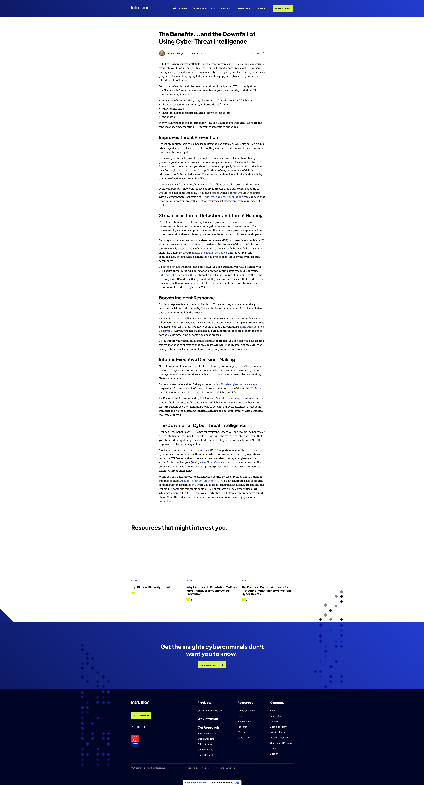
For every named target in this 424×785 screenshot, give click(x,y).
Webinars (242, 732)
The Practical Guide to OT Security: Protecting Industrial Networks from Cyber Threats (266, 590)
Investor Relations (279, 737)
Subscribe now (209, 664)
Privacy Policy (192, 768)
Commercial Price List (281, 742)
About (273, 710)
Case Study (244, 737)
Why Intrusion (180, 8)
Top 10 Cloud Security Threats (151, 587)
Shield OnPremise (207, 733)
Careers (274, 721)
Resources (243, 8)
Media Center (245, 721)
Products (225, 8)
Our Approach (199, 8)
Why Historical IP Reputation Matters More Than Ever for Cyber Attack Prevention (211, 590)
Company (260, 8)
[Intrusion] (142, 7)
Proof (213, 8)
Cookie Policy (208, 768)
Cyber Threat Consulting (210, 710)
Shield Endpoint (206, 738)
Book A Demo (282, 8)
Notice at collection (195, 782)
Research (242, 726)
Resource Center (246, 710)
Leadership (276, 716)
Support (274, 753)
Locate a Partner (278, 732)
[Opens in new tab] (253, 53)
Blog (240, 716)
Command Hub (205, 749)
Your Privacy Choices (221, 782)
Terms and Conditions (228, 768)
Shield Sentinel (205, 754)
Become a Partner (279, 726)
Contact (274, 748)
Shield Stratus (205, 744)
